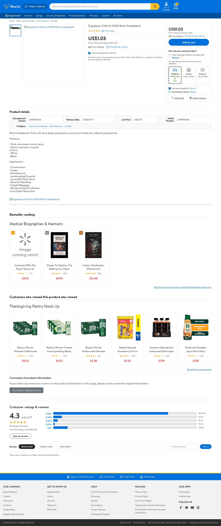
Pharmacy (94, 15)
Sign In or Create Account (82, 476)
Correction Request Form (26, 390)
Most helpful (65, 446)
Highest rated (46, 446)
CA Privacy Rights (143, 500)
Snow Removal (43, 20)
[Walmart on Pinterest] (198, 508)
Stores (50, 496)
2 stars (49, 424)
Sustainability (9, 509)
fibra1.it (113, 52)
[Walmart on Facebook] (180, 508)
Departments (14, 15)
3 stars (49, 420)
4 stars (49, 417)
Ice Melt (54, 20)
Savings (39, 15)
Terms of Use (141, 491)
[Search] (155, 6)
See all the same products (199, 369)
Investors (7, 505)
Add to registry (199, 97)
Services (28, 15)
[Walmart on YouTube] (192, 508)
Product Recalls (98, 509)
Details (193, 92)
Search (206, 446)
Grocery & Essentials (55, 15)
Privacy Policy (141, 496)
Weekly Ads (149, 476)
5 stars (49, 413)
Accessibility (97, 505)
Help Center (109, 476)
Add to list (179, 97)
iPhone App (184, 491)
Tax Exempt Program (100, 514)
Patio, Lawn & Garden (26, 20)
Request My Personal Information (150, 505)
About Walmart (10, 491)
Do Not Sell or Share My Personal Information (167, 522)
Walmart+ (51, 505)
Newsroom (8, 500)
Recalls (94, 500)
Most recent (26, 446)
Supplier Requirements (13, 514)
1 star (49, 427)
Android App (184, 496)
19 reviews (109, 31)
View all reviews (20, 436)
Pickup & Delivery (77, 15)
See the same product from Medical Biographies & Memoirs (182, 287)
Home (12, 20)
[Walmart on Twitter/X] (186, 508)
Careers (106, 15)
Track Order (129, 476)
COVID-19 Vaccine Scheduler (104, 491)
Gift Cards (52, 509)
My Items (117, 15)
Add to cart (188, 42)
